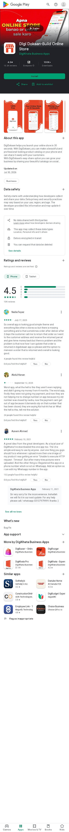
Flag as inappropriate (18, 618)
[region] (34, 63)
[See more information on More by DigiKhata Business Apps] (63, 542)
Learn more (19, 223)
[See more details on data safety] (14, 251)
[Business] (11, 181)
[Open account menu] (63, 4)
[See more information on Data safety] (63, 189)
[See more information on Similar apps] (63, 574)
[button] (33, 66)
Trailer (34, 28)
